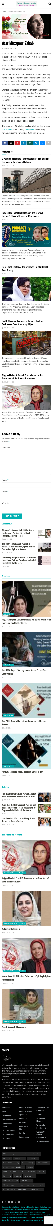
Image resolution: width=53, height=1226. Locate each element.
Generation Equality (11, 1163)
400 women (7, 129)
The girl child (26, 1180)
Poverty (42, 1172)
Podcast (22, 1122)
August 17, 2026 (8, 814)
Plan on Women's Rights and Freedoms (19, 1172)
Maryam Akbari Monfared (13, 1167)
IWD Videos (7, 1138)
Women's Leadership (35, 1185)
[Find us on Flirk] (12, 1202)
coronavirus (23, 1154)
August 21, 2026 (8, 220)
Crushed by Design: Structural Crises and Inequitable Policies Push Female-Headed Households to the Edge (19, 560)
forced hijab (20, 1158)
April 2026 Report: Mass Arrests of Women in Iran (22, 771)
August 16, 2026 (8, 825)
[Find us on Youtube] (9, 1202)
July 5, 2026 (7, 677)
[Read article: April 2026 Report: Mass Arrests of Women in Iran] (26, 751)
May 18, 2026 (7, 566)
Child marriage (9, 1154)
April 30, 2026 (7, 775)
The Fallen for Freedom (16, 12)
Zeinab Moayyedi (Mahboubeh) (14, 1027)
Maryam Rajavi (25, 1107)
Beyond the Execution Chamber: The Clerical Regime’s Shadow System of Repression (22, 214)
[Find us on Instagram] (15, 1202)
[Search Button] (49, 4)
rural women (29, 1176)
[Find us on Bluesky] (19, 1202)
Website (5, 503)
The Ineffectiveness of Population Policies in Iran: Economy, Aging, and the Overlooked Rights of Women (18, 546)
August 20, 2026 (8, 933)
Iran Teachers (42, 1163)
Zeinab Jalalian (36, 1189)
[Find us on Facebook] (2, 1202)
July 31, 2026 (7, 627)
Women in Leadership (41, 1126)
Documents (7, 1115)
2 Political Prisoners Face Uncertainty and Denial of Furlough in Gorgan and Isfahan (26, 160)
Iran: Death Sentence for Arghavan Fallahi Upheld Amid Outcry (25, 268)
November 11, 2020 (9, 48)
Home (4, 12)
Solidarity (23, 1133)
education (36, 1154)
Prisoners (7, 1176)
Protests (17, 1176)
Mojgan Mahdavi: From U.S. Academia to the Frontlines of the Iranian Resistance (22, 376)
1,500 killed (30, 129)
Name (5, 480)
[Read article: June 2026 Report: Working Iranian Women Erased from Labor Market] (26, 649)
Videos (39, 1114)
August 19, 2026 (8, 800)
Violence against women (13, 1185)
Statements (24, 1137)
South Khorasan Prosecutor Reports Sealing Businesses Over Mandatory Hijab (22, 322)
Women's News (42, 1141)
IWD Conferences (9, 1130)
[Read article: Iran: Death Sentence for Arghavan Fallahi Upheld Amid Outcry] (26, 289)
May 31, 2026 (7, 728)
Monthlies (8, 614)
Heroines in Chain (7, 1125)
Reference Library (23, 1128)
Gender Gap (33, 1158)
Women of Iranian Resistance (41, 1135)
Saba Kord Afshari (10, 1180)
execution (7, 1158)
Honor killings (28, 1163)
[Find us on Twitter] (6, 1202)
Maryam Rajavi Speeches (25, 1113)
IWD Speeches (8, 1134)
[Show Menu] (3, 4)
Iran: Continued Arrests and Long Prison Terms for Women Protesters (18, 820)
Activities (6, 1107)
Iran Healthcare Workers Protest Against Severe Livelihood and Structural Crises (19, 795)
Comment (7, 447)
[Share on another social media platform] (48, 143)
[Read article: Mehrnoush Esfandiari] (26, 908)
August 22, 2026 (8, 166)
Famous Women (9, 1119)
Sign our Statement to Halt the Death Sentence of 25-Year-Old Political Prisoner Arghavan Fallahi (17, 533)
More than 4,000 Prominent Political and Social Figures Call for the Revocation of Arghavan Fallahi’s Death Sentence (19, 807)
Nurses (30, 1167)
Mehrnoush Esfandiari (11, 928)
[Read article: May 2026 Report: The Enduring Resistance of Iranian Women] (26, 700)
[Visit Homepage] (26, 3)
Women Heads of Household (14, 1189)
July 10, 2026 (7, 539)
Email (5, 491)
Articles (5, 1111)
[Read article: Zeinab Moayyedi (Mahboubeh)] (26, 1006)
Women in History (40, 1120)
